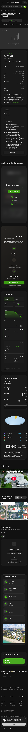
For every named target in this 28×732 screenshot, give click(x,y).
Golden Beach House (6, 676)
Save (14, 20)
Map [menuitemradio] (3, 504)
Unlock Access (14, 191)
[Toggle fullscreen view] (25, 503)
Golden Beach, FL (8, 10)
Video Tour (6, 20)
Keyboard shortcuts (9, 519)
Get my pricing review (13, 282)
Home (2, 687)
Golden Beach (7, 13)
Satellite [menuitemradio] (10, 504)
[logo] (13, 2)
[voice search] (21, 6)
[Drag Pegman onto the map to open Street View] (25, 517)
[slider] (8, 389)
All (3, 536)
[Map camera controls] (25, 512)
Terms (26, 519)
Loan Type (6, 404)
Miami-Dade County (9, 687)
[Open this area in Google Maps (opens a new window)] (2, 519)
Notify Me (15, 558)
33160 (14, 10)
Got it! (14, 724)
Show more (12, 152)
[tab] (4, 24)
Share (20, 20)
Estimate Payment (7, 58)
